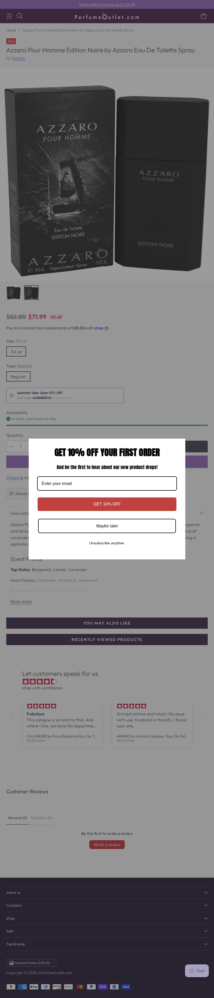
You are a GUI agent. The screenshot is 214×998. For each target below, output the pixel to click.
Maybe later (107, 526)
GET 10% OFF (107, 504)
